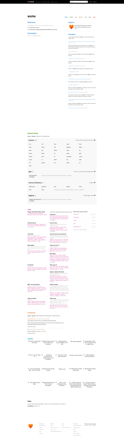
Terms (74, 429)
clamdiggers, (42, 301)
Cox (30, 144)
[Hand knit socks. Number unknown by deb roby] (48, 369)
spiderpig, (43, 239)
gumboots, (52, 249)
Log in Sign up (92, 1)
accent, (42, 269)
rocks (80, 159)
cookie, (40, 225)
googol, (39, 239)
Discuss (81, 17)
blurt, (37, 252)
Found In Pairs (53, 223)
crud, (62, 305)
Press (40, 427)
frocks (68, 153)
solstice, (55, 242)
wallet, (63, 216)
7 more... (64, 251)
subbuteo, (52, 295)
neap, (32, 252)
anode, (42, 288)
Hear (90, 17)
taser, (62, 256)
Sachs (43, 147)
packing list (53, 214)
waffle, (36, 267)
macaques (69, 156)
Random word (54, 2)
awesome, (30, 267)
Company (41, 423)
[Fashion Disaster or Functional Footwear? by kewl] (89, 355)
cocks (68, 150)
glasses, (36, 213)
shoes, (54, 227)
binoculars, (57, 227)
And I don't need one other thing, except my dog (59, 260)
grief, (45, 251)
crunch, (42, 251)
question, (38, 224)
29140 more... (64, 295)
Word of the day (45, 2)
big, (44, 224)
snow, (59, 266)
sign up (33, 136)
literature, (35, 214)
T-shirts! (40, 433)
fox (54, 153)
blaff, (40, 251)
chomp (39, 252)
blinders (66, 230)
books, (51, 255)
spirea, (54, 241)
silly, (56, 305)
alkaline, (36, 290)
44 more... (44, 304)
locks (43, 156)
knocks (30, 156)
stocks (68, 162)
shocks (43, 162)
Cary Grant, (59, 276)
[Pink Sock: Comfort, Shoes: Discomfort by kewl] (62, 355)
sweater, (29, 301)
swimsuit (38, 304)
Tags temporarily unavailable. (33, 176)
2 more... (34, 270)
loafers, (55, 248)
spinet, (51, 241)
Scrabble (30, 406)
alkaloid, (29, 288)
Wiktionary (32, 25)
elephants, (32, 213)
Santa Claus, (55, 266)
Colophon (41, 429)
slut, (61, 293)
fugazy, (63, 293)
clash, (31, 251)
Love (94, 17)
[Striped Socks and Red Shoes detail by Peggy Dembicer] (75, 369)
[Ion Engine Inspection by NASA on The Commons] (75, 341)
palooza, (45, 237)
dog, (43, 225)
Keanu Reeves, (61, 279)
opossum (65, 306)
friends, (65, 256)
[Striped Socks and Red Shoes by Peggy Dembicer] (89, 369)
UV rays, (64, 276)
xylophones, (30, 214)
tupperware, (40, 213)
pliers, (57, 228)
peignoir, (38, 301)
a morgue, (66, 279)
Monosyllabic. (31, 245)
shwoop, (67, 293)
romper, (43, 302)
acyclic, (43, 287)
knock (80, 186)
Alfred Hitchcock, (53, 276)
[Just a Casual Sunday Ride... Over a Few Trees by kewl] (34, 369)
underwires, (52, 256)
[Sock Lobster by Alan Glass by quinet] (34, 383)
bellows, (65, 227)
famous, (59, 305)
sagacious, (52, 239)
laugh (29, 270)
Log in (29, 136)
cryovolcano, (52, 294)
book (45, 225)
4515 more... (30, 291)
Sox (55, 147)
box (42, 150)
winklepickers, (64, 248)
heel (55, 186)
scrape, (32, 225)
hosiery (68, 186)
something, (36, 225)
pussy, (59, 306)
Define (66, 17)
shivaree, (60, 239)
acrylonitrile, (39, 287)
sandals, (65, 249)
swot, (62, 306)
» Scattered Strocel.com (72, 71)
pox (67, 159)
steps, (51, 227)
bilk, (35, 252)
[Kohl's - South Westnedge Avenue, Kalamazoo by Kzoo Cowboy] (62, 384)
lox (54, 156)
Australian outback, (54, 279)
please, (29, 224)
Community (38, 2)
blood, (34, 224)
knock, (51, 266)
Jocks (68, 144)
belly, (51, 306)
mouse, (56, 267)
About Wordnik (42, 425)
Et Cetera (75, 423)
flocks (43, 153)
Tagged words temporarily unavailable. (35, 200)
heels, (55, 249)
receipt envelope (64, 218)
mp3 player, (59, 217)
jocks (80, 153)
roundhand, (38, 269)
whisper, (44, 267)
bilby (29, 329)
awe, (29, 251)
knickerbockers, (53, 228)
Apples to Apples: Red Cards (57, 272)
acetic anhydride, (31, 290)
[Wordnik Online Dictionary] (31, 1)
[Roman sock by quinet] (62, 369)
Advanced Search (77, 435)
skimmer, (30, 304)
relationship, (52, 305)
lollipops (65, 280)
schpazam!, (40, 267)
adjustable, (33, 288)
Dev (63, 423)
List (76, 17)
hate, (55, 293)
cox (80, 150)
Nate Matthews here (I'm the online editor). (76, 58)
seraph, (56, 239)
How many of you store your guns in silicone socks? (77, 92)
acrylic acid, (34, 287)
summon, (52, 242)
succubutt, (63, 294)
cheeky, (56, 294)
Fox (42, 144)
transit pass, (54, 217)
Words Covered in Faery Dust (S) (58, 234)
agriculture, (38, 288)
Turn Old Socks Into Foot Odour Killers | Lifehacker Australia (79, 79)
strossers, (58, 230)
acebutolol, (30, 287)
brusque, (29, 252)
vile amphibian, (34, 237)
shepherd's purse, (59, 241)
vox (80, 162)
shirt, (51, 216)
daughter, (42, 224)
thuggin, (58, 293)
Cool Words (30, 265)
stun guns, (65, 277)
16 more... (62, 269)
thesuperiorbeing (31, 319)
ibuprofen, (64, 217)
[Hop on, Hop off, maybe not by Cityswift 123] (34, 355)
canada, (29, 241)
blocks (80, 147)
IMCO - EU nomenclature (34, 284)
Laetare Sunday (71, 51)
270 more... (65, 242)
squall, (33, 251)
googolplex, (35, 239)
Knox (80, 144)
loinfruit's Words (32, 223)
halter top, (34, 304)
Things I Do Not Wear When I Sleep (36, 212)
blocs (30, 150)
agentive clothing (32, 298)
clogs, (56, 251)
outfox (30, 159)
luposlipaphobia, (31, 238)
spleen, (29, 237)
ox (42, 159)
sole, (63, 239)
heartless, (52, 293)
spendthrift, (66, 239)
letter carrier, (52, 267)
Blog (52, 425)
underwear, (57, 216)
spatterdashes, (53, 230)
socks (75, 28)
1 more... (39, 241)
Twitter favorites (54, 284)
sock (30, 189)
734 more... (52, 281)
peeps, (66, 305)
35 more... (54, 231)
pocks (55, 159)
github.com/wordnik (66, 427)
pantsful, (34, 269)
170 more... (31, 227)
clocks (55, 150)
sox (55, 162)
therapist (56, 269)
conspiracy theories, (59, 280)
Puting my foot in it (54, 245)
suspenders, (33, 301)
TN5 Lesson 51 (53, 265)
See (86, 17)
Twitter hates (53, 298)
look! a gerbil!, (40, 237)
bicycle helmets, (40, 214)
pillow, (45, 269)
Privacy (74, 431)
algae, (45, 288)
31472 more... (53, 308)
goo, (31, 269)
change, (66, 266)
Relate (71, 17)
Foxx (55, 144)
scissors (45, 214)
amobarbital (40, 290)
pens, (54, 255)
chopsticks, (61, 228)
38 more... (54, 220)
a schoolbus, (52, 280)
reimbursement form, (56, 218)
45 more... (54, 262)
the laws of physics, (62, 255)
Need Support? (76, 427)
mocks (80, 156)
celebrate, (52, 269)
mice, (59, 267)
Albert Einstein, (59, 277)
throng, (37, 251)
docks (30, 153)
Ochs (30, 147)
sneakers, (52, 248)
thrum (43, 189)
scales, (61, 227)
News (52, 423)
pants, (53, 216)
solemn (59, 242)
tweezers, (62, 230)
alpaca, (33, 267)
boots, (58, 249)
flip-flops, (59, 248)
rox (29, 162)
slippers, (62, 249)
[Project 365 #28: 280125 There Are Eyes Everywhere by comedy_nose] (48, 384)
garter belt (44, 186)
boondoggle (56, 295)
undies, (56, 256)
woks (30, 165)
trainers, (29, 302)
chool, (59, 294)
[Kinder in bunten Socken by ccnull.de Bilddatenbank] (76, 355)
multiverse (33, 241)
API (63, 425)
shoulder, (63, 266)
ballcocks (69, 147)
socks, (29, 213)
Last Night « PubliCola (72, 84)
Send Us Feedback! (77, 425)
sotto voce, (65, 241)
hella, (53, 306)
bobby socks (32, 186)
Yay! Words (30, 234)
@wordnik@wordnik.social (56, 431)
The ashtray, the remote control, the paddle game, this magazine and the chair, (59, 258)
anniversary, (66, 267)
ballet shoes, (52, 251)
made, (29, 225)
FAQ (40, 431)
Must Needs (53, 253)
